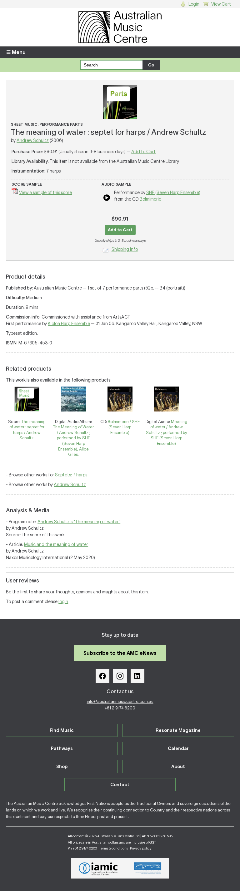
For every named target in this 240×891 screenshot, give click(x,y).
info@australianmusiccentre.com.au (120, 701)
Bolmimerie (150, 199)
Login (193, 4)
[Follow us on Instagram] (120, 676)
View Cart (221, 4)
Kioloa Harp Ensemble (69, 323)
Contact (119, 784)
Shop (62, 766)
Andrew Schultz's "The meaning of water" (79, 521)
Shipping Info (125, 249)
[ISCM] (148, 868)
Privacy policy (141, 848)
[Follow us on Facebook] (102, 676)
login (63, 601)
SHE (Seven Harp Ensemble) (173, 192)
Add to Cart (143, 151)
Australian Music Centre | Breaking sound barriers (120, 27)
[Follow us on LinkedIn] (137, 676)
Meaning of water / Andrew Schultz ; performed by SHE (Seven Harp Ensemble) (167, 432)
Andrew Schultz (33, 140)
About (178, 766)
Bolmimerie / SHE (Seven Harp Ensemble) (124, 427)
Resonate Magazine (178, 730)
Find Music (62, 730)
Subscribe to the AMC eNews (120, 653)
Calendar (178, 748)
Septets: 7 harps (71, 474)
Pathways (62, 748)
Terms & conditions (113, 848)
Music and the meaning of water (56, 544)
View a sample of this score (45, 192)
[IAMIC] (98, 868)
